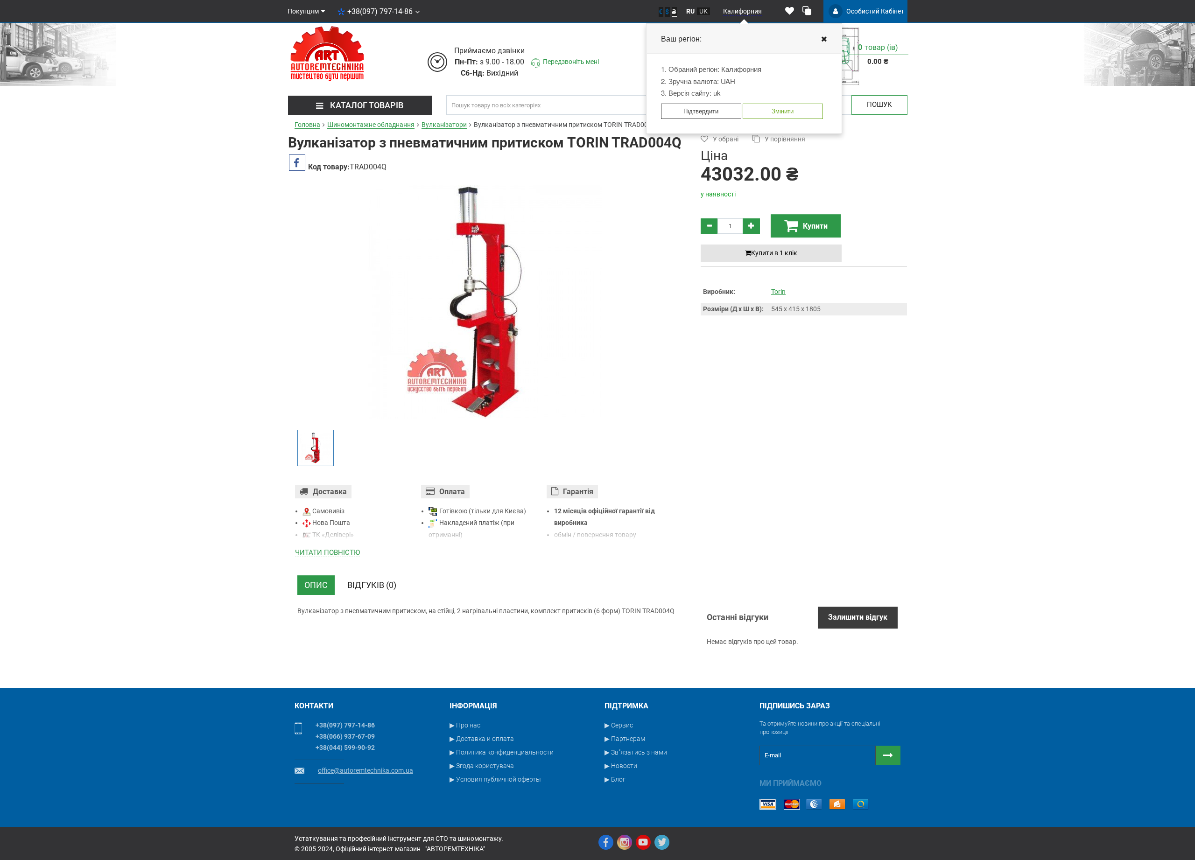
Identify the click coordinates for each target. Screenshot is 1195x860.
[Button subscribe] (888, 755)
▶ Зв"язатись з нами (636, 752)
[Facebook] (605, 842)
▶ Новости (621, 765)
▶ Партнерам (625, 738)
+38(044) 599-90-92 (345, 747)
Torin (778, 291)
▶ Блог (615, 779)
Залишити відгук (857, 617)
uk (703, 11)
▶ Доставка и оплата (482, 738)
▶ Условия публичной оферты (495, 779)
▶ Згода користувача (482, 765)
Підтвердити (700, 110)
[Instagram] (624, 842)
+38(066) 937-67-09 (345, 736)
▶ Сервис (619, 725)
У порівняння (785, 139)
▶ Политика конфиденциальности (502, 752)
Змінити (783, 110)
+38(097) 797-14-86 (380, 11)
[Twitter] (661, 842)
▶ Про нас (465, 725)
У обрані (725, 139)
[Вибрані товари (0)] (789, 11)
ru (690, 11)
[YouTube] (643, 842)
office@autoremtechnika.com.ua (365, 770)
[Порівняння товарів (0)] (806, 11)
